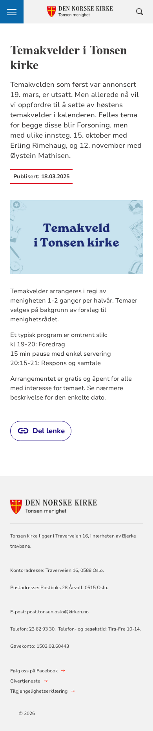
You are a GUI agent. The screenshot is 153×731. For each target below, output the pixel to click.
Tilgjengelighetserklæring (38, 691)
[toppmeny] (12, 11)
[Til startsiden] (53, 506)
